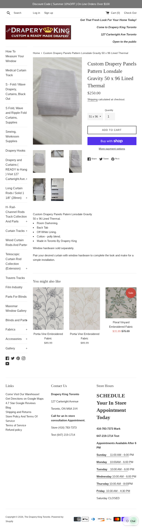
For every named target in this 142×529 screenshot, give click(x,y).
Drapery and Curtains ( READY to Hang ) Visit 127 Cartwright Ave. (16, 169)
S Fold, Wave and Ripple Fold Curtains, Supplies (16, 115)
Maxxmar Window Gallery (16, 309)
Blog (8, 407)
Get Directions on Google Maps (25, 398)
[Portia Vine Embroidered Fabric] (48, 308)
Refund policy (14, 429)
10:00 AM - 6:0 (112, 469)
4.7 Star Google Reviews (21, 403)
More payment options (112, 148)
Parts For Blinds (16, 296)
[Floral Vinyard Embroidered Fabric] (121, 302)
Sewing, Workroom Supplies (12, 136)
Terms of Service (16, 425)
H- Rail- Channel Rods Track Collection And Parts (16, 214)
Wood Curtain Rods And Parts (16, 243)
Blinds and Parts (16, 320)
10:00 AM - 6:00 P (115, 476)
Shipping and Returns (18, 412)
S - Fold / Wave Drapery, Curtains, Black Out (16, 91)
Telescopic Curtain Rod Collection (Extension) (16, 261)
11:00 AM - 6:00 (113, 454)
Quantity (109, 110)
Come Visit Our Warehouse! (22, 394)
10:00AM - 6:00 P (114, 462)
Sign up (48, 12)
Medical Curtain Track (16, 73)
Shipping (92, 99)
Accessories (16, 338)
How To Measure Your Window (15, 56)
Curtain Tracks (16, 230)
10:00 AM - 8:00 (113, 483)
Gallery (16, 348)
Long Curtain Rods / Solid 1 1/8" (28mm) (16, 193)
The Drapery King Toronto (37, 517)
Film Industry (14, 287)
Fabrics (16, 329)
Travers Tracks (15, 278)
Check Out (130, 12)
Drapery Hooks (15, 150)
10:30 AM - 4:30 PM (118, 490)
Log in (36, 12)
